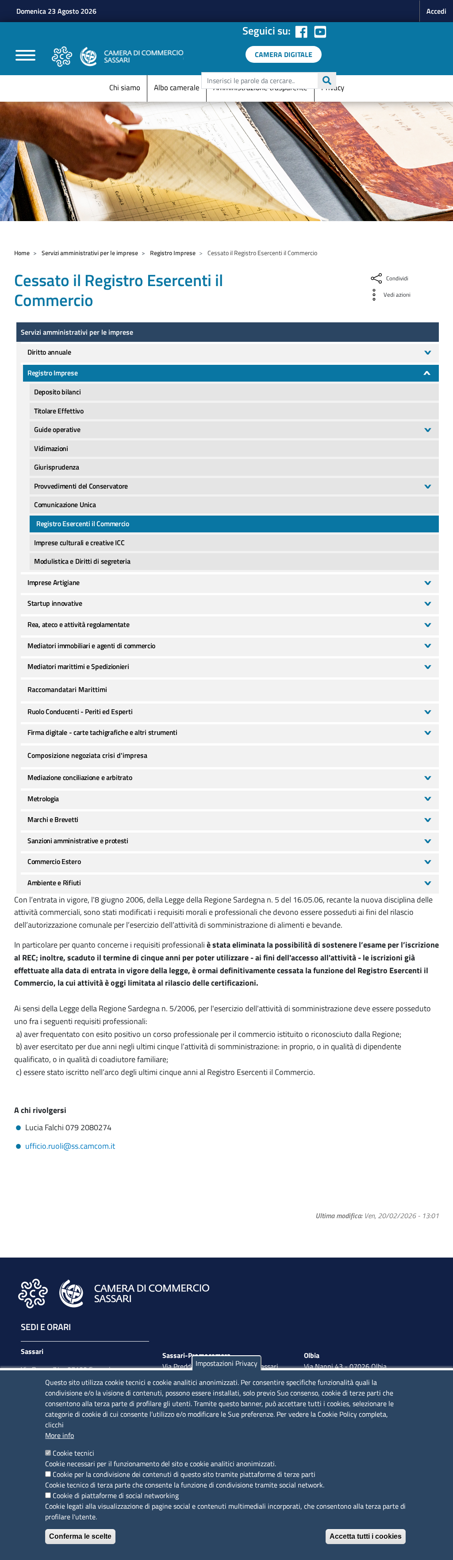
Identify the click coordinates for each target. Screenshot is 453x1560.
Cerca (327, 80)
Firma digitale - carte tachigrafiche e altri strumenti (102, 732)
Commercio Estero (54, 861)
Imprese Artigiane (53, 582)
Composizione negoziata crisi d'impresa (87, 755)
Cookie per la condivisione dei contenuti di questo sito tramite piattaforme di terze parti (184, 1474)
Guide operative (57, 429)
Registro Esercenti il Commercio (82, 523)
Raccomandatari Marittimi (67, 689)
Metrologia (43, 798)
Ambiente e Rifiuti (54, 882)
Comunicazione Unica (65, 504)
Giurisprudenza (56, 467)
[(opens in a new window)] (320, 30)
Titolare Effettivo (59, 410)
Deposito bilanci (57, 391)
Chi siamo (124, 87)
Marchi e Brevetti (52, 819)
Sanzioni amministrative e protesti (77, 840)
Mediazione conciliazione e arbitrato (79, 777)
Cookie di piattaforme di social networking (116, 1495)
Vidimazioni (51, 448)
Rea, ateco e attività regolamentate (78, 624)
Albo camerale (177, 87)
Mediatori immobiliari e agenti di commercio (91, 645)
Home (22, 252)
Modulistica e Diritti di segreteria (82, 561)
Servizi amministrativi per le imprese (90, 252)
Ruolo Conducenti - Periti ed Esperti (79, 711)
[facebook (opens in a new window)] (301, 30)
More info (59, 1435)
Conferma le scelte (80, 1536)
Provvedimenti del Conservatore (81, 486)
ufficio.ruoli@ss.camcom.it (70, 1146)
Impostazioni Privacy (226, 1363)
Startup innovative (54, 603)
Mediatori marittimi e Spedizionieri (78, 666)
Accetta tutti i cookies (366, 1536)
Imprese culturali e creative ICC (79, 542)
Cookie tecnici (73, 1453)
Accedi (436, 11)
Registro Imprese (173, 252)
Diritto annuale (49, 352)
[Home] (118, 56)
